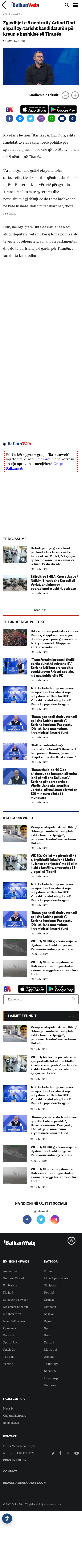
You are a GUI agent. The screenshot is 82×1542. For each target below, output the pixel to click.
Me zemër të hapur (15, 1307)
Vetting (8, 1364)
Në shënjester (12, 1314)
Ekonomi (50, 1307)
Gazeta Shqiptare (14, 1415)
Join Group (45, 459)
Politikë (49, 1292)
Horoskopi (51, 1378)
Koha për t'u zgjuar (15, 1300)
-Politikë (17, 14)
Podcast (8, 1335)
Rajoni (48, 1321)
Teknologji (51, 1364)
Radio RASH (11, 1423)
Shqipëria (50, 1285)
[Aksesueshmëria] (7, 1518)
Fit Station (10, 1285)
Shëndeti (50, 1371)
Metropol (50, 1349)
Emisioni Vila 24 (13, 1278)
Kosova (49, 1314)
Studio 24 (9, 1349)
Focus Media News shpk (19, 1446)
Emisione (50, 1385)
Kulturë (49, 1342)
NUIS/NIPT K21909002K (19, 1453)
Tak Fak (8, 1357)
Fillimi (6, 14)
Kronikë (49, 1300)
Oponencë (10, 1328)
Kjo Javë (8, 1292)
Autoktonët (11, 1271)
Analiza (49, 1357)
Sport (48, 1328)
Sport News (11, 1342)
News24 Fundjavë (14, 1321)
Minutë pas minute (56, 1278)
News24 (8, 1408)
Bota (47, 1335)
